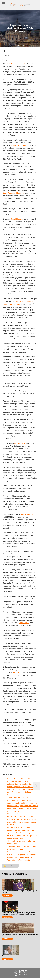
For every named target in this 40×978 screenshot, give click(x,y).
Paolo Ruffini (24, 623)
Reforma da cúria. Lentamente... (19, 778)
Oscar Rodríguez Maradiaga (13, 193)
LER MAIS (7, 895)
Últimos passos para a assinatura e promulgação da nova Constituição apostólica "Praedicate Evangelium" (21, 830)
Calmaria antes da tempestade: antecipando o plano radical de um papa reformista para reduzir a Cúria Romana (22, 784)
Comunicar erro (10, 866)
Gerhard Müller (19, 443)
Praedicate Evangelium (19, 145)
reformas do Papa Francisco (16, 64)
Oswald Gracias (17, 219)
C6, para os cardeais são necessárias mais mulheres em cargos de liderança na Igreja (22, 822)
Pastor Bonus (18, 673)
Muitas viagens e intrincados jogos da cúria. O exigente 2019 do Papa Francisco (21, 792)
